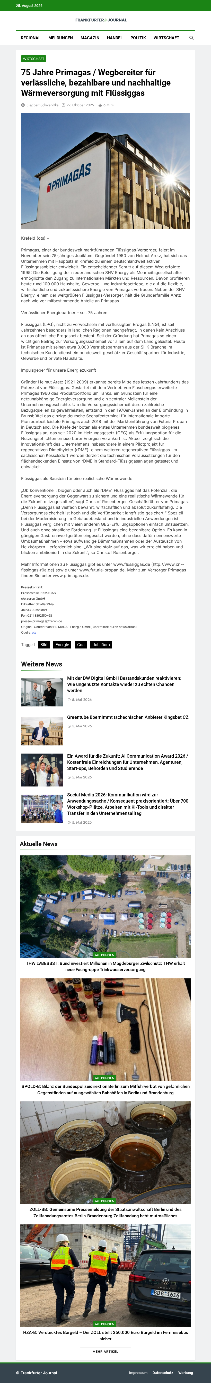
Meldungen (60, 37)
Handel (115, 37)
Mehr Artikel (105, 1351)
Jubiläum (101, 644)
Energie (62, 644)
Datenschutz (163, 1373)
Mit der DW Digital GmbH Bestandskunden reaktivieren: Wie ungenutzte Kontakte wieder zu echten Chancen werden (124, 684)
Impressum (138, 1373)
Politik (138, 37)
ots (34, 632)
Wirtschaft (166, 37)
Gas (80, 644)
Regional (31, 37)
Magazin (90, 37)
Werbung (185, 1373)
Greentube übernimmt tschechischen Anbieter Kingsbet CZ (128, 717)
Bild (43, 644)
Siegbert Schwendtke (42, 105)
